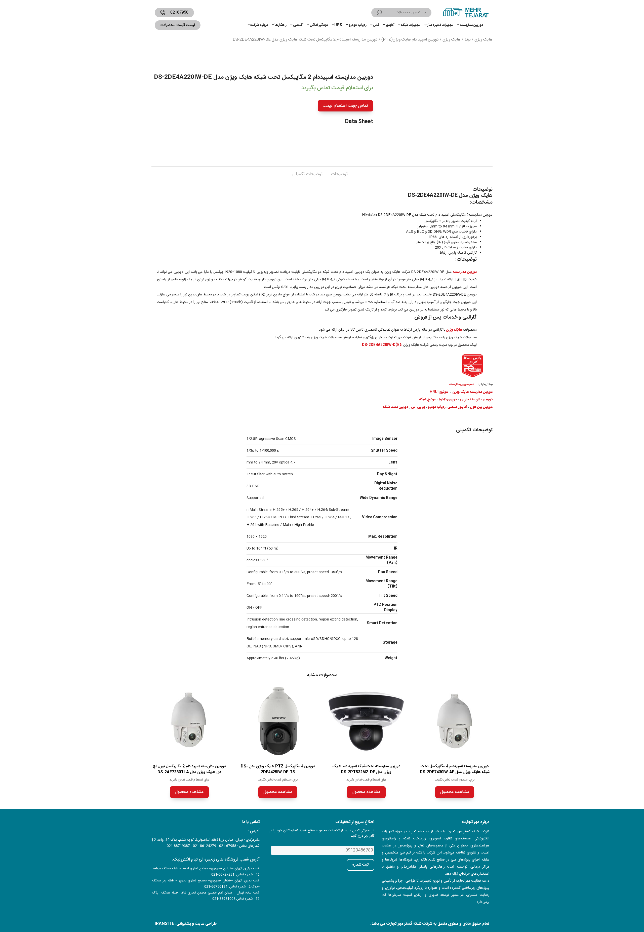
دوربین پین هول (481, 407)
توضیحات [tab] (339, 174)
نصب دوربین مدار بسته (461, 384)
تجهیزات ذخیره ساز (440, 25)
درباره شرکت (259, 25)
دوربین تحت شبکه (395, 407)
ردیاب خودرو (357, 25)
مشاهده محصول (454, 791)
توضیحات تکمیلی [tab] (307, 174)
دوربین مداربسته (471, 25)
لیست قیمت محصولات (177, 25)
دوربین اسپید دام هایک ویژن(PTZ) (410, 39)
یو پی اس (418, 407)
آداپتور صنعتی (457, 407)
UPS (338, 25)
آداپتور (390, 25)
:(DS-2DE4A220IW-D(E (382, 345)
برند (467, 39)
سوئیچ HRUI (439, 392)
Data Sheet (359, 122)
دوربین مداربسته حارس (476, 400)
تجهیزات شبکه (410, 25)
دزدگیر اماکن (319, 25)
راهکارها (280, 25)
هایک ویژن (483, 39)
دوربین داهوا (448, 400)
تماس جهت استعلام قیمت (345, 105)
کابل (376, 25)
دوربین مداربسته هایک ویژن (472, 392)
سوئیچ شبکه (427, 400)
